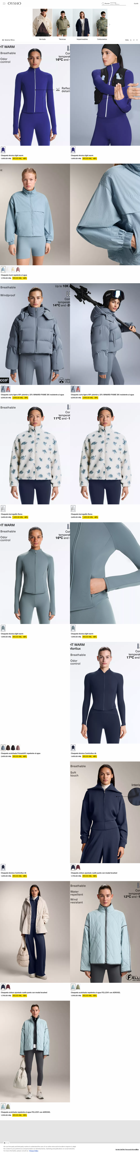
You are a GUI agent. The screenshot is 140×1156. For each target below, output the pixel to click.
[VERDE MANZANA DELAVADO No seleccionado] (78, 987)
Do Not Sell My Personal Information (127, 1149)
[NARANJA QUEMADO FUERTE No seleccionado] (8, 389)
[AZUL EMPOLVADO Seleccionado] (3, 508)
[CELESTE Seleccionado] (3, 269)
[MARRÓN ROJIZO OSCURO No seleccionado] (8, 747)
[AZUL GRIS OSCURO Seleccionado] (3, 628)
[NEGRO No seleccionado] (13, 747)
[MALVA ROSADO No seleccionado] (18, 747)
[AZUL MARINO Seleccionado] (73, 747)
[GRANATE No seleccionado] (78, 867)
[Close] (136, 1149)
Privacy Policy (33, 1151)
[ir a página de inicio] (14, 3)
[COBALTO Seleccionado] (3, 150)
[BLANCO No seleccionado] (8, 269)
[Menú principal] (4, 3)
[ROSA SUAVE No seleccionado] (18, 269)
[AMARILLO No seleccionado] (13, 269)
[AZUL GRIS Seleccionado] (3, 389)
